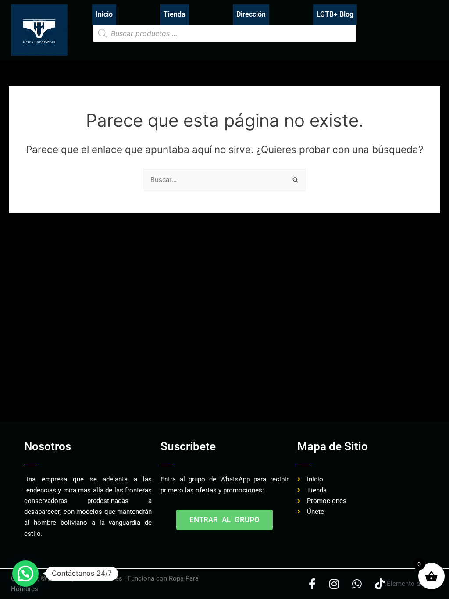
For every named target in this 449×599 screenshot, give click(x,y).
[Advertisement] (170, 394)
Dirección (251, 14)
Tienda (174, 14)
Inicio (104, 14)
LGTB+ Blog (335, 14)
